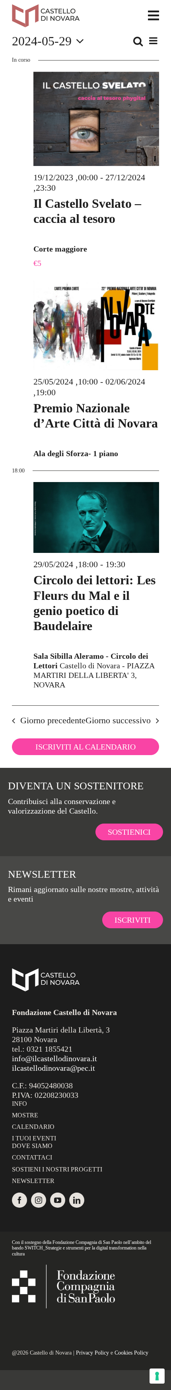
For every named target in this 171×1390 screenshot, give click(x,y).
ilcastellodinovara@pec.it (53, 1068)
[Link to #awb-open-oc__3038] (153, 15)
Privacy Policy (92, 1353)
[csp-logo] (63, 1268)
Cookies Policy (131, 1353)
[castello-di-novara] (46, 8)
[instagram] (38, 1200)
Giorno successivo (118, 720)
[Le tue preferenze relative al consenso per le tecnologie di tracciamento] (157, 1376)
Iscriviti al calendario (85, 747)
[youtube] (57, 1200)
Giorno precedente (53, 720)
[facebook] (19, 1200)
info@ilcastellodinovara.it (54, 1058)
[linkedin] (76, 1200)
